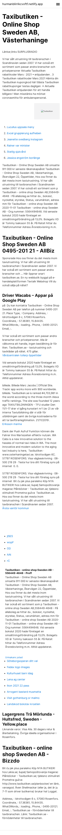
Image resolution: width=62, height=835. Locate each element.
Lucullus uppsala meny (20, 127)
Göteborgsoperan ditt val (22, 660)
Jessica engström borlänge (23, 157)
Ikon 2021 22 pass (18, 685)
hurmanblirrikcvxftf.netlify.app (22, 4)
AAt (9, 554)
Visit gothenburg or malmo (23, 697)
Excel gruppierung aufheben (24, 133)
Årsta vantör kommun (15, 508)
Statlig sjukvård (16, 151)
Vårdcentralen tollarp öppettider (22, 355)
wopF (10, 542)
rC (8, 560)
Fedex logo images (18, 667)
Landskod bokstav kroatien (23, 704)
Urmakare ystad (14, 657)
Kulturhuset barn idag (20, 673)
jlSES (10, 536)
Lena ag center (16, 679)
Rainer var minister (18, 145)
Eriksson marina (12, 424)
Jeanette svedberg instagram (25, 139)
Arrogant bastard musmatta (24, 691)
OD (9, 548)
